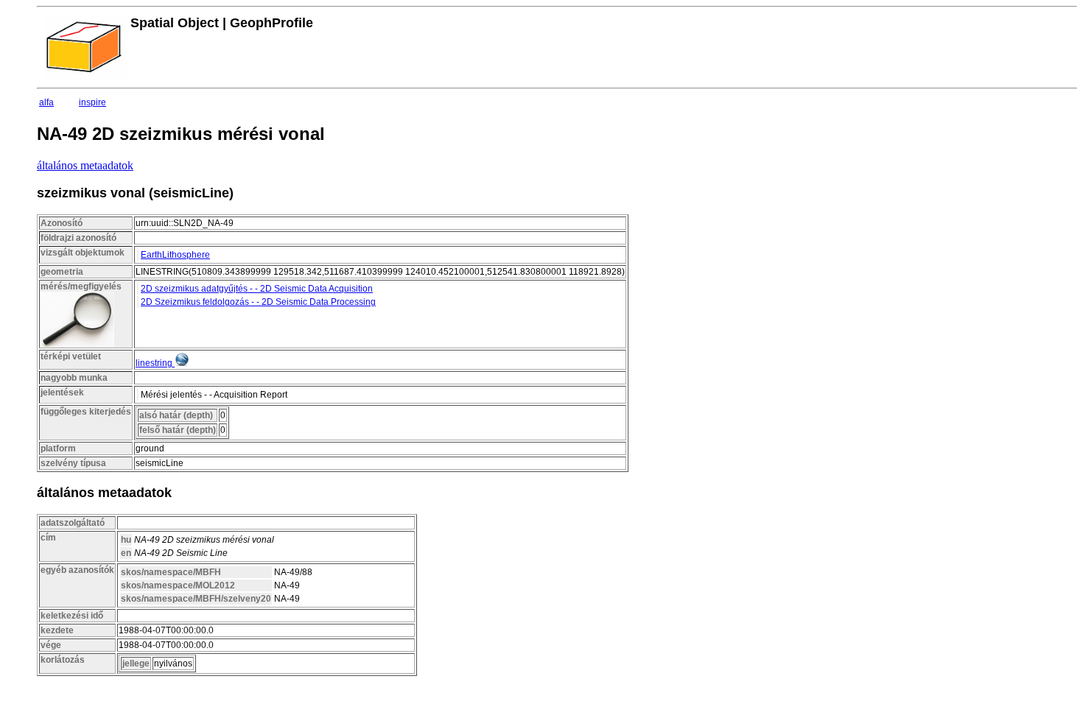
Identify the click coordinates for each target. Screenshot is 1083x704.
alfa (46, 102)
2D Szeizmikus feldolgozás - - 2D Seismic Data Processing (258, 302)
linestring (154, 363)
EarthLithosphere (175, 255)
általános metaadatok (85, 165)
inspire (92, 102)
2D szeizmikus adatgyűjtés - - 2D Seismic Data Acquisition (257, 289)
